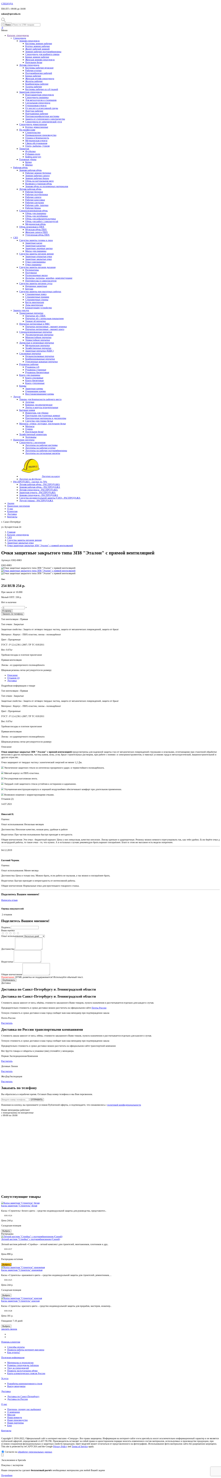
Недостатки (7, 961)
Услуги (4, 1378)
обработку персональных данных (35, 1452)
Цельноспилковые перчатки (39, 356)
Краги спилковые (34, 378)
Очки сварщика (33, 264)
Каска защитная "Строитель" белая (19, 1205)
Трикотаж (24, 148)
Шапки (29, 165)
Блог (9, 1425)
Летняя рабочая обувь (30, 189)
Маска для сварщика (35, 251)
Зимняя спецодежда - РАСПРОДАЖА (38, 495)
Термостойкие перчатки (37, 340)
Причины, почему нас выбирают (24, 1409)
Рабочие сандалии (34, 202)
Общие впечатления (11, 974)
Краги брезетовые (34, 380)
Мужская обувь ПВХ (36, 229)
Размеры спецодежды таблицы (23, 1365)
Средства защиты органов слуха (35, 283)
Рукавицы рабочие (28, 364)
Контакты (12, 516)
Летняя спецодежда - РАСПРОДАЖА (38, 490)
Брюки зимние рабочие (37, 57)
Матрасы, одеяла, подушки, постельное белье (42, 423)
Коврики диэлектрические (38, 404)
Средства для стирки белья (39, 421)
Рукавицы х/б (32, 367)
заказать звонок (9, 1329)
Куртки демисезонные (36, 127)
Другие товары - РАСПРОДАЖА (36, 500)
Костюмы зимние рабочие (38, 43)
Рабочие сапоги (33, 197)
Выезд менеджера (16, 1386)
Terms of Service (80, 1446)
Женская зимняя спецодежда (40, 59)
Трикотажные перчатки (31, 313)
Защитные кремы (34, 388)
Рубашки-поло (32, 154)
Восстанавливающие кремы (39, 394)
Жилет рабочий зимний (37, 49)
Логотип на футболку (30, 479)
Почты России (99, 1008)
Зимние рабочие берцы (37, 178)
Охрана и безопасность (37, 138)
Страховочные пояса (35, 294)
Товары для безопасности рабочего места (40, 399)
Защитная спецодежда (30, 92)
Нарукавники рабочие (36, 113)
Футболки (30, 151)
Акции (10, 503)
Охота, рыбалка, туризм (37, 146)
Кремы (22, 386)
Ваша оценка (8, 930)
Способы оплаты (16, 1347)
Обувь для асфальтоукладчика (40, 218)
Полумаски (31, 272)
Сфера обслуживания (36, 143)
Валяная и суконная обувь (38, 183)
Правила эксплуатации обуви (22, 1370)
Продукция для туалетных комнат (42, 415)
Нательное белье (33, 62)
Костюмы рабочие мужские (39, 67)
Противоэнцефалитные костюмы (42, 116)
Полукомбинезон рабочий (38, 73)
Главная (11, 532)
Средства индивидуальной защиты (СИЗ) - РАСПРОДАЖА (49, 498)
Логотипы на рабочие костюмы (41, 445)
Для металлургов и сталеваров (41, 100)
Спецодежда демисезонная (33, 124)
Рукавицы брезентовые (37, 372)
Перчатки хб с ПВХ (35, 315)
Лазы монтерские (34, 305)
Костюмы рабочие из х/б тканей (41, 89)
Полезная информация (12, 1357)
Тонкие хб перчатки (35, 321)
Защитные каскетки (35, 245)
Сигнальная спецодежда (37, 103)
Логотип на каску (51, 476)
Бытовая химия (27, 410)
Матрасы (29, 426)
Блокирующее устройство (38, 307)
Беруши (29, 289)
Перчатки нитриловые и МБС (34, 324)
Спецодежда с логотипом (32, 442)
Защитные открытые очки (38, 256)
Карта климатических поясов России (26, 1373)
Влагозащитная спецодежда (39, 94)
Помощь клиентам (10, 1342)
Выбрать (6, 1231)
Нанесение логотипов (18, 506)
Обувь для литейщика (36, 216)
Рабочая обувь (20, 167)
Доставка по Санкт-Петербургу (23, 1396)
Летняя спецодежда (29, 65)
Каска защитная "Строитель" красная (20, 1301)
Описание (12, 675)
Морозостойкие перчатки (38, 337)
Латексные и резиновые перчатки (36, 342)
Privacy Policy (60, 1446)
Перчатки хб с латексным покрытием (44, 318)
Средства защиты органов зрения (36, 253)
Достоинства (7, 949)
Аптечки (29, 402)
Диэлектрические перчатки (39, 334)
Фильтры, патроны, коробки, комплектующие (48, 278)
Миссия (11, 1414)
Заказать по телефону (12, 614)
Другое (17, 396)
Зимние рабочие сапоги (37, 175)
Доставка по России (17, 1399)
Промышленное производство (40, 135)
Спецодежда (19, 38)
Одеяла (29, 429)
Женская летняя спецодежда (39, 78)
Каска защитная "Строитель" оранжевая (21, 1270)
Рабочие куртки (33, 70)
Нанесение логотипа (23, 440)
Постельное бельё (34, 431)
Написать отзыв (9, 900)
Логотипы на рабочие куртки (40, 448)
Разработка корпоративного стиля (24, 1383)
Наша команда (14, 1417)
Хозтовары (30, 437)
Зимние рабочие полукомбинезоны (43, 51)
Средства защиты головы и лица (36, 240)
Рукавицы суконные (35, 369)
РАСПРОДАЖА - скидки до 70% (30, 481)
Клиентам (12, 511)
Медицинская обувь (35, 224)
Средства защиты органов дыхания (37, 267)
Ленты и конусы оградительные (41, 407)
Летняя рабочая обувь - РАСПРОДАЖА (39, 484)
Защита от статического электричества (45, 119)
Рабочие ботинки (34, 191)
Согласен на (28, 1452)
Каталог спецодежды (18, 35)
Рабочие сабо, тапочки (36, 205)
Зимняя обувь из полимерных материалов (46, 186)
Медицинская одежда (36, 140)
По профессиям (27, 129)
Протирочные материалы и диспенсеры (45, 418)
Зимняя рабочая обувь (30, 170)
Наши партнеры (15, 1423)
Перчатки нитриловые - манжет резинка (46, 326)
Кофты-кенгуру (33, 156)
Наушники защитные (36, 286)
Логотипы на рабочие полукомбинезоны (46, 450)
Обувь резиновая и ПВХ (31, 227)
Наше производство (17, 1420)
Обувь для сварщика (35, 213)
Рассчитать (6, 1023)
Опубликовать (8, 980)
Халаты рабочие (33, 86)
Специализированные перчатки (35, 332)
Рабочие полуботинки (36, 194)
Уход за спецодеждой (18, 1368)
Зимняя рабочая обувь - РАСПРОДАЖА (39, 487)
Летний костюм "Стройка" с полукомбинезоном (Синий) (30, 1239)
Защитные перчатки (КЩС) (39, 351)
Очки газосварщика (35, 262)
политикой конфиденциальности (124, 1105)
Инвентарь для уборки (36, 413)
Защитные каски (33, 243)
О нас (10, 508)
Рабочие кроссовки (35, 200)
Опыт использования (12, 936)
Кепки (28, 162)
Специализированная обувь (33, 210)
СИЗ (15, 237)
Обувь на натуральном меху (39, 181)
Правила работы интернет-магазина (25, 1349)
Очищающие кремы (35, 391)
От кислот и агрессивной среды (41, 108)
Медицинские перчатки (37, 345)
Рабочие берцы (33, 208)
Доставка (12, 514)
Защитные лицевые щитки (39, 248)
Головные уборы (27, 159)
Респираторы (32, 270)
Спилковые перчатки (30, 353)
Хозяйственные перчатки (38, 348)
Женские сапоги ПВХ (36, 232)
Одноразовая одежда (35, 105)
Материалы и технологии (20, 1362)
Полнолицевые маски (36, 275)
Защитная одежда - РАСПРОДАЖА (37, 492)
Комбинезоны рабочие (36, 84)
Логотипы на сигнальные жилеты (42, 453)
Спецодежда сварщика (37, 97)
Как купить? (13, 1352)
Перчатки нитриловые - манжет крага (44, 329)
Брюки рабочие (33, 76)
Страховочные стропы (36, 299)
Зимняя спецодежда (29, 41)
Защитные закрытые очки (38, 259)
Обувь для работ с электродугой (41, 221)
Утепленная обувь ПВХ (37, 235)
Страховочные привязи (37, 297)
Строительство (33, 132)
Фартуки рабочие (34, 111)
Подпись (5, 927)
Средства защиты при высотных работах (40, 291)
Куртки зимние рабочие (37, 46)
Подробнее (6, 1475)
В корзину (6, 611)
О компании (13, 1412)
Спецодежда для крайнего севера (42, 54)
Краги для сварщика (29, 375)
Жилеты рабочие (34, 81)
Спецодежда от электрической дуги (43, 121)
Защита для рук (21, 310)
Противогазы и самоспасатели (41, 280)
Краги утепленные (35, 383)
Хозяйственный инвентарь (33, 434)
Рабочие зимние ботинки (38, 173)
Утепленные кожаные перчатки (41, 361)
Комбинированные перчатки (40, 359)
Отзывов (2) (13, 678)
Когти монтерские (34, 302)
